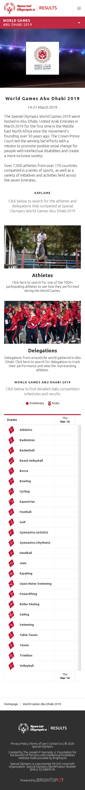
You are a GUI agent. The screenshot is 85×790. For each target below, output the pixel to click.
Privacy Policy (19, 743)
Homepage (11, 704)
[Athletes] (42, 246)
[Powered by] (51, 780)
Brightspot (60, 758)
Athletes (42, 275)
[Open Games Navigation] (79, 22)
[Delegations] (42, 322)
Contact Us (55, 743)
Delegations (42, 350)
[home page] (30, 8)
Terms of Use (38, 743)
